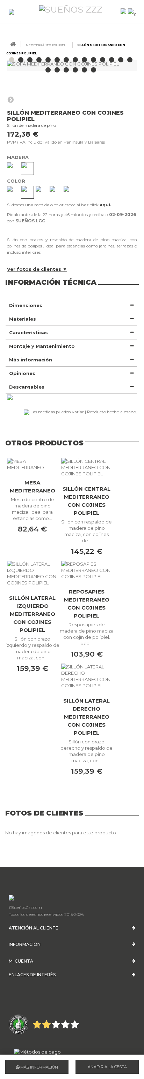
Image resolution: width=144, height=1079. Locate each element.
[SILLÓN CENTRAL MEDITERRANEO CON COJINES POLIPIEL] (86, 467)
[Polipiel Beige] (27, 192)
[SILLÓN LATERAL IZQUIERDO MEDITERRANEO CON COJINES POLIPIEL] (32, 573)
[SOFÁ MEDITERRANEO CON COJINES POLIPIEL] (11, 59)
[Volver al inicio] (13, 44)
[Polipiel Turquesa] (70, 192)
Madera (18, 157)
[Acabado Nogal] (27, 168)
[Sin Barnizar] (13, 168)
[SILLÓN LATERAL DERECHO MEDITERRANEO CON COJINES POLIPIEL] (86, 676)
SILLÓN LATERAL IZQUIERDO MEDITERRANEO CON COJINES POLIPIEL (32, 614)
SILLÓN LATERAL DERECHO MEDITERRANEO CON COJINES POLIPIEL (86, 716)
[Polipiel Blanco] (13, 192)
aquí (105, 204)
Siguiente (10, 99)
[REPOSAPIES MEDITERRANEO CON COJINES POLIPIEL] (86, 570)
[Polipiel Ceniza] (42, 192)
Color (17, 181)
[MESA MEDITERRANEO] (32, 464)
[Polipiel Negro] (56, 192)
